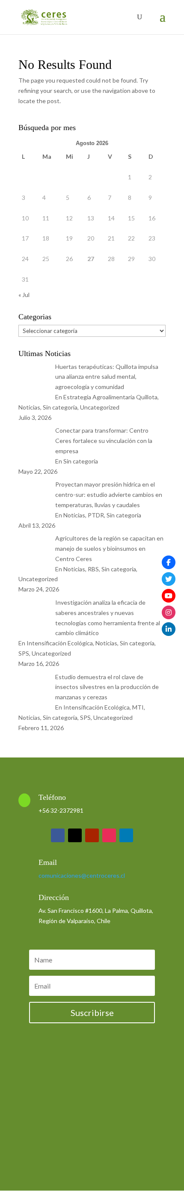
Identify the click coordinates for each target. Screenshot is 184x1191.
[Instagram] (168, 612)
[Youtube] (168, 596)
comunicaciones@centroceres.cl (82, 875)
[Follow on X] (75, 835)
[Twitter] (168, 579)
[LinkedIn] (168, 629)
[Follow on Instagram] (109, 835)
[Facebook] (168, 562)
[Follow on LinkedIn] (126, 835)
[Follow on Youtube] (92, 835)
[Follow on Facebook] (58, 835)
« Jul (24, 294)
